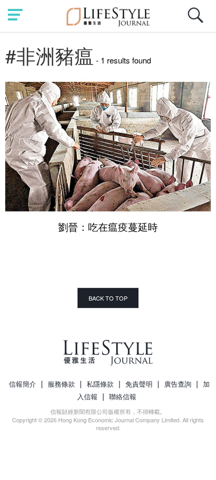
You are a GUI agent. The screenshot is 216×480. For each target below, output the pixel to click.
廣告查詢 (177, 384)
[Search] (198, 20)
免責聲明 (139, 384)
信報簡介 (22, 384)
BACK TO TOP (108, 298)
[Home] (108, 15)
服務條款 (61, 384)
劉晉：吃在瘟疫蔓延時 (108, 226)
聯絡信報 (122, 396)
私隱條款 (100, 384)
